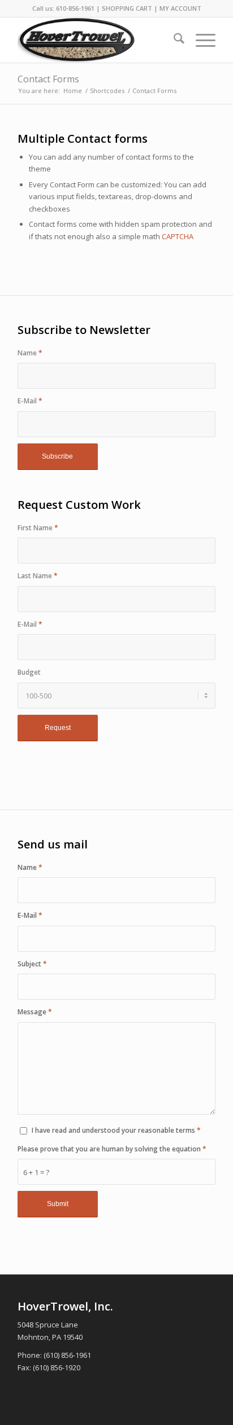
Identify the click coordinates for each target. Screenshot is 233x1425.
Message (35, 1012)
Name (30, 353)
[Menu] (199, 40)
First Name (38, 528)
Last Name (38, 575)
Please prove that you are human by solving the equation (112, 1149)
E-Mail (30, 401)
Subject (32, 964)
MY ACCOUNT (180, 8)
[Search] (173, 40)
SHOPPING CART (127, 8)
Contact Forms (48, 79)
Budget (29, 672)
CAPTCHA (177, 236)
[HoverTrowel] (97, 40)
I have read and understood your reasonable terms (116, 1130)
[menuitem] (173, 40)
